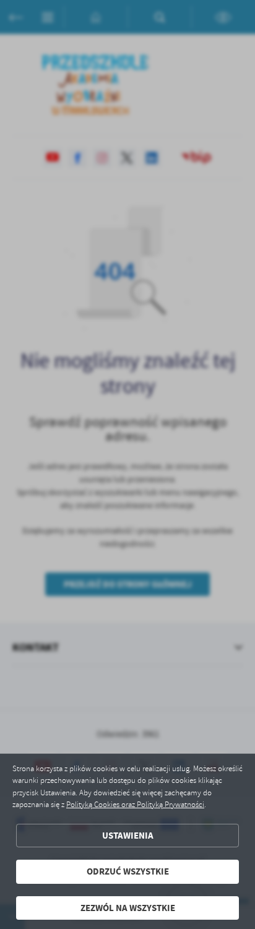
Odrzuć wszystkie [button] (128, 871)
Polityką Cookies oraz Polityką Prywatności (135, 805)
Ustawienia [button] (127, 835)
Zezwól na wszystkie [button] (127, 908)
